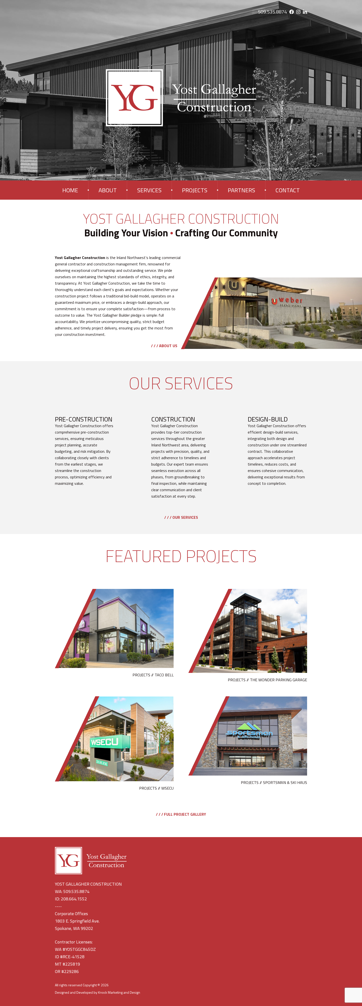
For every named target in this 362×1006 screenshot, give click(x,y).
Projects (194, 190)
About (108, 190)
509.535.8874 (272, 12)
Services (149, 190)
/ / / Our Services (181, 517)
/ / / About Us (164, 346)
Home (70, 190)
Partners (241, 190)
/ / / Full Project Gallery (181, 814)
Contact (288, 190)
